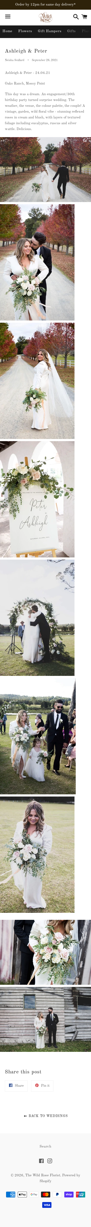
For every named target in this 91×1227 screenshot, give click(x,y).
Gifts (71, 31)
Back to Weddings (47, 1116)
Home (7, 31)
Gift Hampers (49, 31)
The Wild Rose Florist (42, 1175)
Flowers (25, 31)
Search (45, 1147)
